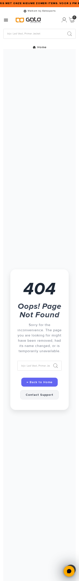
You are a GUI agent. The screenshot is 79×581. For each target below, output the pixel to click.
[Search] (69, 33)
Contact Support (39, 395)
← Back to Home (39, 382)
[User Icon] (64, 19)
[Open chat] (69, 571)
